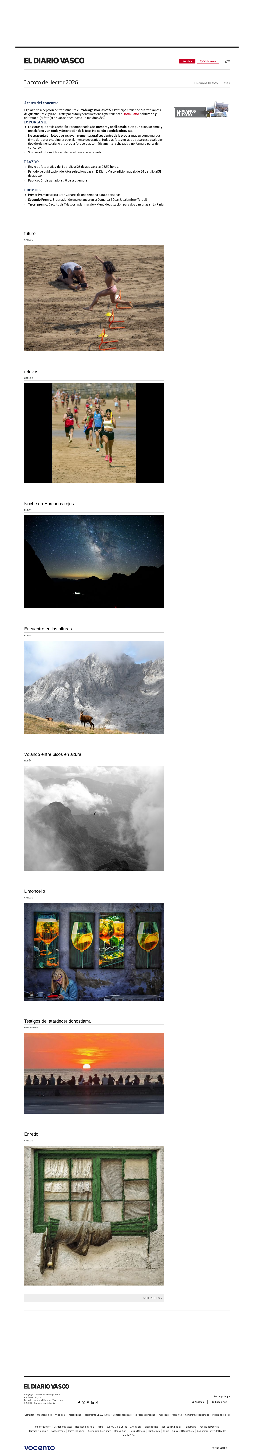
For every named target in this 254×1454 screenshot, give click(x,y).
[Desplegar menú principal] (227, 61)
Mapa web (177, 1414)
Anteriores (151, 1297)
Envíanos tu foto (206, 83)
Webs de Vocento (219, 1447)
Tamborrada (154, 1431)
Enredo (31, 1134)
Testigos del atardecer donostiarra (57, 1021)
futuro (30, 233)
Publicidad (163, 1414)
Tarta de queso (151, 1426)
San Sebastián (58, 1431)
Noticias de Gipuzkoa (171, 1426)
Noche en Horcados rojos (49, 503)
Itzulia (166, 1431)
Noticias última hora (84, 1426)
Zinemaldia (135, 1426)
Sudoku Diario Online (117, 1426)
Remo (100, 1426)
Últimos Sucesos (43, 1426)
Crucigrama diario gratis (99, 1431)
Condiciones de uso (122, 1414)
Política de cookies (221, 1414)
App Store (199, 1402)
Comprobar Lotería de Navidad (211, 1431)
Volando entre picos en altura (52, 754)
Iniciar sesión (209, 61)
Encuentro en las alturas (48, 628)
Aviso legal (60, 1414)
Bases (225, 83)
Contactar (29, 1414)
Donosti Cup (120, 1431)
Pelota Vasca (190, 1426)
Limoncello (34, 891)
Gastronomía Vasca (63, 1426)
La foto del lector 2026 (51, 82)
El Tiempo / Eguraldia (38, 1431)
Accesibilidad (75, 1414)
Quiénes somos (44, 1414)
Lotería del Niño (127, 1435)
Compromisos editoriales (197, 1414)
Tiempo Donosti (137, 1431)
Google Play (221, 1402)
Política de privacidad (145, 1414)
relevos (31, 371)
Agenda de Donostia (209, 1426)
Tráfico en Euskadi (76, 1431)
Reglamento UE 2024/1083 (97, 1414)
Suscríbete (187, 61)
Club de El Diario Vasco (183, 1431)
